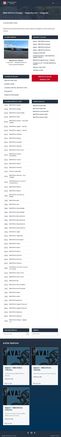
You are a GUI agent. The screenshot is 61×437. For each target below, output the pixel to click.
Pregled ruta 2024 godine (11, 95)
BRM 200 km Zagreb (15, 105)
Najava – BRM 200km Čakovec (41, 41)
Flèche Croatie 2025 (15, 171)
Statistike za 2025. (38, 70)
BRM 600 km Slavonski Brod (17, 224)
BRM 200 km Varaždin (15, 142)
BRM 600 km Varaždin (15, 134)
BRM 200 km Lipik (14, 200)
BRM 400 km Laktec (14, 292)
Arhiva (15, 23)
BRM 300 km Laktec (14, 296)
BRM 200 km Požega (15, 109)
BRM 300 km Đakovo (15, 191)
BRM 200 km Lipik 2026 (39, 108)
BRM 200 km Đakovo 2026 (40, 117)
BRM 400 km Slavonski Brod (17, 228)
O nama (57, 435)
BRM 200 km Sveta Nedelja (16, 113)
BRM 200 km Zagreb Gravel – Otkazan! (44, 60)
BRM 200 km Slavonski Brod (17, 220)
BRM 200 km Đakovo (15, 187)
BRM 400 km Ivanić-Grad (16, 273)
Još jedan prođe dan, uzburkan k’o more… (16, 87)
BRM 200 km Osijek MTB (16, 236)
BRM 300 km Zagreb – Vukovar (18, 130)
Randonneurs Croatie (11, 435)
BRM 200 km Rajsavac (15, 316)
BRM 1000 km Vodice (15, 159)
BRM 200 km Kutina (14, 243)
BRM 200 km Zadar (14, 117)
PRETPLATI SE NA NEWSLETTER (45, 78)
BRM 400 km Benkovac (15, 312)
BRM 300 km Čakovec (15, 263)
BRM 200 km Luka (14, 204)
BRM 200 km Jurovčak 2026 (40, 111)
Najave (6, 350)
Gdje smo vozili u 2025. (39, 67)
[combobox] (16, 334)
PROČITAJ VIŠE (9, 379)
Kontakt (53, 435)
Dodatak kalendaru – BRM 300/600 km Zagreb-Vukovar (44, 56)
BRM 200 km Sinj (13, 280)
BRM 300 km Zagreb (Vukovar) (18, 308)
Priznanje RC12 (8, 91)
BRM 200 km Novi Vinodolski (17, 288)
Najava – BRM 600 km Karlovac (41, 47)
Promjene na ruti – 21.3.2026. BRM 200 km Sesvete (44, 63)
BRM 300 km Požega (15, 138)
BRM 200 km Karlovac (15, 255)
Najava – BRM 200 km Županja (41, 44)
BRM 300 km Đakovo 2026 (40, 114)
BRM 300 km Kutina (14, 247)
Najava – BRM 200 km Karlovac (41, 50)
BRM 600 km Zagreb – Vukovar (18, 126)
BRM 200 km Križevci (15, 163)
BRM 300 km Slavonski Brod (17, 216)
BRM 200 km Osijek (14, 232)
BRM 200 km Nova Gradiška (17, 284)
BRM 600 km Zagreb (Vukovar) (18, 304)
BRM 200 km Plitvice (14, 251)
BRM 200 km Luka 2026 (39, 105)
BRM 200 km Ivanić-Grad (16, 150)
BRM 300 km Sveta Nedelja (16, 208)
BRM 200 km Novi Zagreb (16, 239)
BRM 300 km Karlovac (15, 259)
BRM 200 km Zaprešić (15, 146)
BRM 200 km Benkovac (15, 300)
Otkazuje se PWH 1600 (39, 53)
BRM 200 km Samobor (15, 167)
